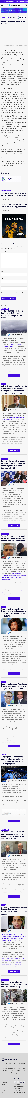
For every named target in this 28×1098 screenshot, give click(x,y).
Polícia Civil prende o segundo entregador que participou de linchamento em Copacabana (18, 1)
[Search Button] (26, 5)
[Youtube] (21, 1082)
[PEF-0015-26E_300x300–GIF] (14, 226)
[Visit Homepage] (13, 5)
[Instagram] (18, 1082)
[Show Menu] (2, 5)
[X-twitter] (15, 1082)
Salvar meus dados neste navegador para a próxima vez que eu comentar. (14, 292)
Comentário (4, 251)
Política (3, 383)
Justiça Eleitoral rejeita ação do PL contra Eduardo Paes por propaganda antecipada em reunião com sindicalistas (14, 206)
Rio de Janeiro (7, 14)
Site (2, 285)
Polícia (3, 904)
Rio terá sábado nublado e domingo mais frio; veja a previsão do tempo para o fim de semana (13, 195)
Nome (2, 271)
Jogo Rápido (4, 459)
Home (2, 14)
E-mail (2, 278)
